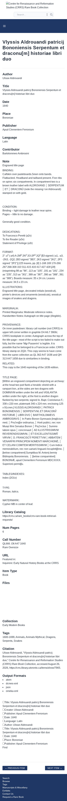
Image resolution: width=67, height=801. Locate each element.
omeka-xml (12, 691)
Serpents (7, 640)
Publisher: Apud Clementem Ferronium (26, 713)
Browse (6, 781)
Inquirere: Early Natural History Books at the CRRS (30, 563)
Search (6, 778)
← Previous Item (15, 768)
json (8, 687)
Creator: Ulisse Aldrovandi (19, 709)
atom (8, 679)
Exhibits (6, 790)
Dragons (50, 637)
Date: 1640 (11, 717)
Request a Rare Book (13, 797)
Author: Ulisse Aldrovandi (19, 725)
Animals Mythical (35, 637)
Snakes (18, 640)
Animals (20, 637)
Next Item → (55, 768)
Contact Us (7, 794)
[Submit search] (51, 14)
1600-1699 (8, 637)
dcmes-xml (12, 683)
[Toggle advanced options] (47, 14)
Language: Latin (13, 721)
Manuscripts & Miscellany (14, 787)
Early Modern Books (13, 625)
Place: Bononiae (14, 740)
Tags (4, 784)
